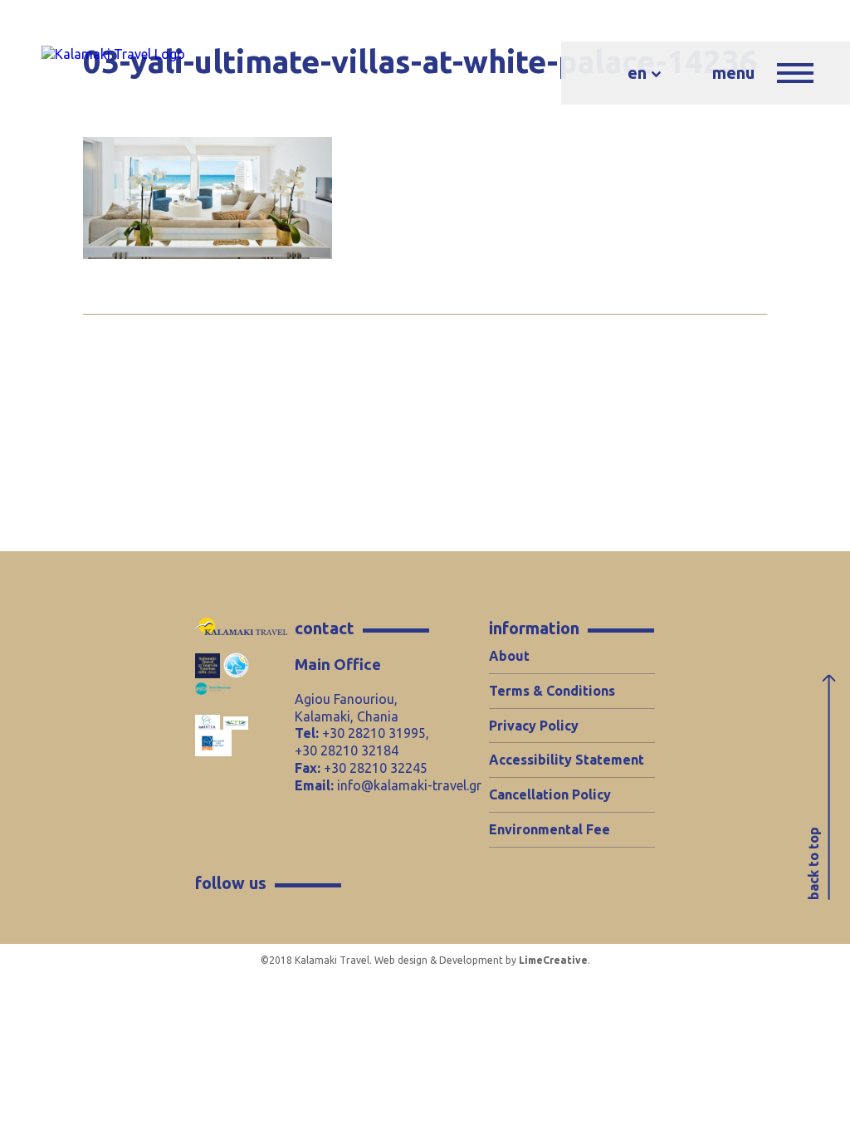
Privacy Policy (534, 725)
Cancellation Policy (550, 794)
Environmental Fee (549, 829)
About (509, 655)
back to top (813, 863)
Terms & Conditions (552, 690)
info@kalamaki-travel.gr (409, 785)
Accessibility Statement (566, 759)
